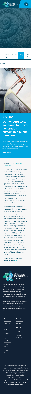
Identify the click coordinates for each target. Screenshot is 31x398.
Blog (21, 54)
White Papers (7, 56)
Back (3, 64)
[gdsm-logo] (10, 2)
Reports (14, 54)
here (15, 260)
